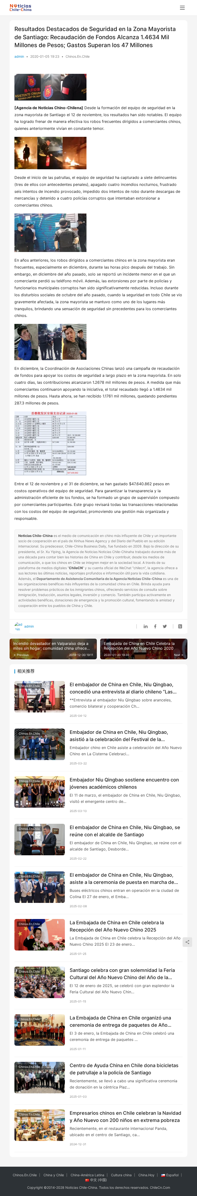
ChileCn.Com (160, 1187)
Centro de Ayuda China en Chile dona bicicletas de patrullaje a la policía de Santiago (124, 1069)
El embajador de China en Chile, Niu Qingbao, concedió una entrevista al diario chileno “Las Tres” (121, 688)
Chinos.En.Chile (78, 56)
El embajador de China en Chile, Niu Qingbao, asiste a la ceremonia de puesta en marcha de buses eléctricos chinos (122, 878)
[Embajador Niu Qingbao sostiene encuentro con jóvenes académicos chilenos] (39, 792)
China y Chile (53, 1175)
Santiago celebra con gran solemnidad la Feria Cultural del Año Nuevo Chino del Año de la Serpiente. (122, 973)
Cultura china (121, 1175)
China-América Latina (87, 1175)
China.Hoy (146, 1175)
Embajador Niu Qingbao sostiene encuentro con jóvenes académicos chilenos (124, 783)
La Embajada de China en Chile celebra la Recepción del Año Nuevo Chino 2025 (117, 926)
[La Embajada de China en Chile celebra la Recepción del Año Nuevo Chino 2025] (39, 935)
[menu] (182, 7)
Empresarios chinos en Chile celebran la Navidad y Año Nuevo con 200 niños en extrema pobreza (125, 1116)
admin (19, 56)
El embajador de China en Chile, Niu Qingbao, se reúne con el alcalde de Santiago (125, 831)
